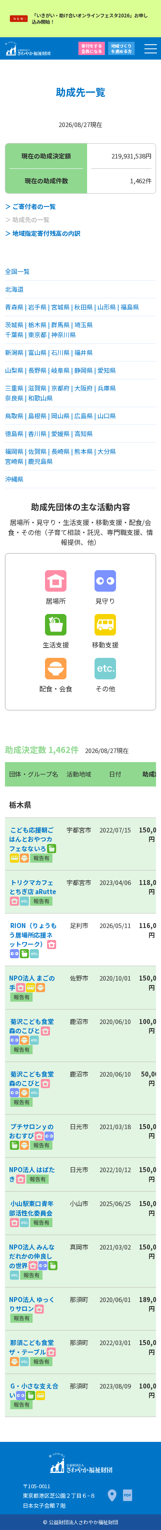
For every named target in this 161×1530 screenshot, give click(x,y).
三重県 (14, 388)
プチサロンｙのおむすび (31, 1131)
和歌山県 (40, 397)
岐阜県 (60, 370)
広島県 (83, 415)
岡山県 (60, 415)
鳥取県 (14, 415)
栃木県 (37, 324)
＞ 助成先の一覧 (27, 219)
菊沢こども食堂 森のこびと (34, 1026)
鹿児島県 (40, 461)
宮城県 (60, 306)
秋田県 (83, 306)
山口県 (106, 415)
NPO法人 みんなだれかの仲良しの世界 (32, 1256)
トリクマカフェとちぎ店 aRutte (32, 887)
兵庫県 (106, 388)
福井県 (83, 352)
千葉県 (14, 334)
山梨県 (14, 370)
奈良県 (14, 397)
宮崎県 (14, 461)
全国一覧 (17, 271)
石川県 (60, 352)
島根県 (37, 415)
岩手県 (37, 306)
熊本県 (83, 451)
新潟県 (14, 352)
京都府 (60, 388)
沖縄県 (14, 479)
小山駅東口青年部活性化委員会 (31, 1208)
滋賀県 (37, 388)
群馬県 (60, 324)
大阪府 (83, 388)
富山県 (37, 352)
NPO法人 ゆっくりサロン (32, 1304)
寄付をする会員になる (91, 48)
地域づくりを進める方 (121, 48)
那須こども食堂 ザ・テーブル (34, 1347)
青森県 (14, 306)
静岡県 (83, 370)
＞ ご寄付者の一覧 (30, 206)
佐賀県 (37, 451)
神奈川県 (63, 334)
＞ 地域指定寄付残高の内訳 (42, 233)
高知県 (83, 433)
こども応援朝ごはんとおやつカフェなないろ (31, 839)
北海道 (14, 289)
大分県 (106, 451)
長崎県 (60, 451)
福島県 (130, 306)
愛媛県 (60, 433)
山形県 (106, 306)
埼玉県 (83, 324)
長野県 (37, 370)
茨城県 (14, 324)
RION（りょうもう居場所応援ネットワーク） (33, 934)
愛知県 (106, 370)
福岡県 (14, 451)
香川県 (37, 433)
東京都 (37, 334)
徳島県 (14, 433)
